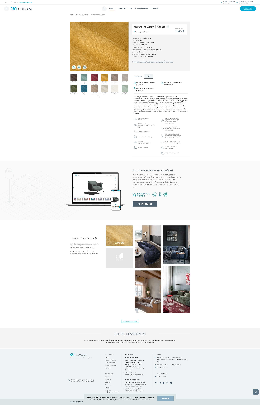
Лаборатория (109, 385)
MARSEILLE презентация (144, 89)
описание (138, 76)
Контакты (6, 2)
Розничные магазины (25, 2)
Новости (107, 377)
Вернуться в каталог (130, 321)
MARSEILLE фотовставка (173, 84)
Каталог (112, 8)
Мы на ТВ (154, 8)
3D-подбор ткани (142, 8)
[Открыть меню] (6, 8)
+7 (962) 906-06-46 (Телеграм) (134, 374)
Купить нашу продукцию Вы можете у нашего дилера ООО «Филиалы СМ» (82, 380)
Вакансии (108, 382)
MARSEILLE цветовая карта (145, 84)
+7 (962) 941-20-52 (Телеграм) (134, 391)
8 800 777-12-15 (161, 377)
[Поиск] (104, 8)
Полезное (108, 379)
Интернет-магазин (110, 365)
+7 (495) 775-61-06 (130, 373)
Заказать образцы (125, 8)
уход (148, 76)
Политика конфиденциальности (112, 391)
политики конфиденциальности (137, 399)
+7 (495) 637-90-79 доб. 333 (133, 389)
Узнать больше (145, 204)
